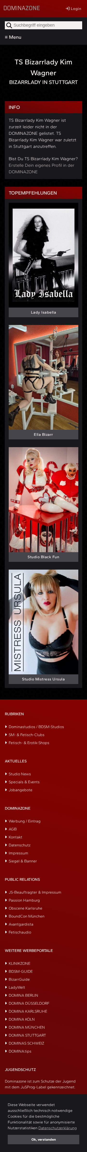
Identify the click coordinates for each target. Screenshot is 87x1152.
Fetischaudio (20, 932)
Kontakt (15, 837)
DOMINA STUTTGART (27, 1035)
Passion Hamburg (24, 900)
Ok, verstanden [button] (43, 1139)
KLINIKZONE (19, 963)
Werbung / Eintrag (25, 821)
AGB (13, 829)
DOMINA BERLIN (23, 995)
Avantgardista (21, 924)
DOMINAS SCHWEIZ (26, 1043)
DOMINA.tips (20, 1051)
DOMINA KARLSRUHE (28, 1011)
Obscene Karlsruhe (25, 908)
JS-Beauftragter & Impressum (35, 892)
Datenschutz (19, 845)
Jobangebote (20, 790)
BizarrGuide (19, 979)
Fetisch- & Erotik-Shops (29, 742)
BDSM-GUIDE (21, 971)
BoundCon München (26, 916)
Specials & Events (24, 782)
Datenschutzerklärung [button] (57, 1128)
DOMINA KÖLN (22, 1019)
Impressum (18, 853)
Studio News (20, 774)
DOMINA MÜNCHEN (27, 1027)
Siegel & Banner (23, 861)
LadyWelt (17, 987)
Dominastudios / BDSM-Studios (36, 726)
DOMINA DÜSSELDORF (29, 1003)
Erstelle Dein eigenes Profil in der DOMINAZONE (41, 168)
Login (75, 8)
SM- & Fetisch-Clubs (26, 734)
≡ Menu (13, 37)
